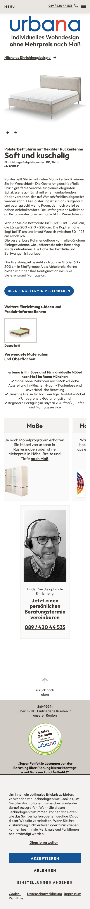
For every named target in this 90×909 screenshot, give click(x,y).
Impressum (72, 894)
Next (15, 132)
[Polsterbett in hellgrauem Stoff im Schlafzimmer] (45, 94)
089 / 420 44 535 (60, 6)
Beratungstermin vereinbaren (39, 291)
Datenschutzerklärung (44, 894)
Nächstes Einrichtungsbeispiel (27, 57)
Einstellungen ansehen (45, 882)
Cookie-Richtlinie (16, 896)
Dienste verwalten (43, 842)
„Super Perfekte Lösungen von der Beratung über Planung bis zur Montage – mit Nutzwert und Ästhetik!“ (45, 769)
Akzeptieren (45, 858)
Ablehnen (45, 870)
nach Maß (39, 458)
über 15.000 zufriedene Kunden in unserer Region (45, 710)
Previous (7, 132)
